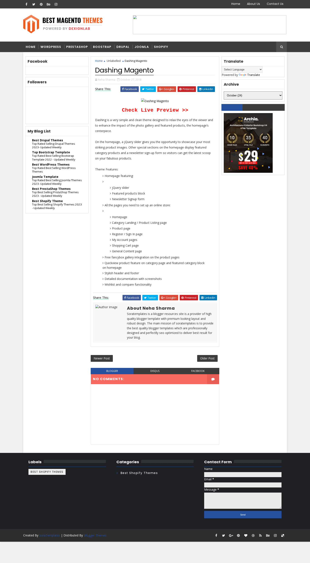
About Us (253, 4)
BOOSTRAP (102, 47)
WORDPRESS (50, 47)
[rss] (260, 535)
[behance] (48, 4)
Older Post (207, 358)
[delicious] (282, 535)
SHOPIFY (161, 47)
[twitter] (34, 4)
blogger (112, 371)
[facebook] (26, 4)
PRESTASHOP (77, 47)
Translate (253, 75)
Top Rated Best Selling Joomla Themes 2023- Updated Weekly (57, 182)
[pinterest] (41, 4)
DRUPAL (122, 47)
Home (235, 4)
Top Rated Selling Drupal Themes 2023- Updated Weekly (53, 145)
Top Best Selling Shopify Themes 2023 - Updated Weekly (57, 206)
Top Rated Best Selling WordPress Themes (54, 169)
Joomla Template (45, 177)
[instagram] (56, 4)
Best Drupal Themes (47, 140)
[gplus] (231, 535)
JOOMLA (142, 47)
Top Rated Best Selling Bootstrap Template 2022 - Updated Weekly (53, 157)
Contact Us (275, 4)
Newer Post (102, 358)
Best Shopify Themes (47, 472)
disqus (154, 371)
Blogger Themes (95, 535)
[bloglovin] (246, 535)
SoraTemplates (49, 535)
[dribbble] (253, 535)
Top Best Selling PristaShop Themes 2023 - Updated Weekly (55, 194)
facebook (198, 371)
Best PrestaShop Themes (51, 189)
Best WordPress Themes (51, 164)
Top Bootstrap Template (51, 152)
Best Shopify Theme (47, 201)
